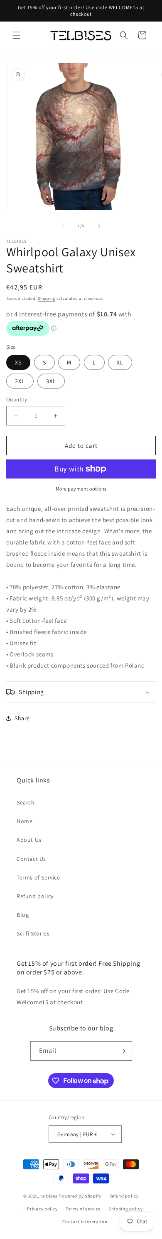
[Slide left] (63, 225)
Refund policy (35, 896)
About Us (29, 839)
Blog (23, 914)
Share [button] (22, 718)
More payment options (81, 489)
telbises (49, 1196)
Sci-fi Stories (33, 933)
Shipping (46, 298)
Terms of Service (38, 877)
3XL (51, 381)
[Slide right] (99, 225)
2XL (20, 381)
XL (120, 362)
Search (26, 802)
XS (18, 362)
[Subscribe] (122, 1051)
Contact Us (31, 858)
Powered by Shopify (80, 1196)
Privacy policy (42, 1209)
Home (24, 821)
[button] (16, 35)
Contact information (84, 1221)
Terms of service (83, 1209)
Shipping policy (125, 1209)
